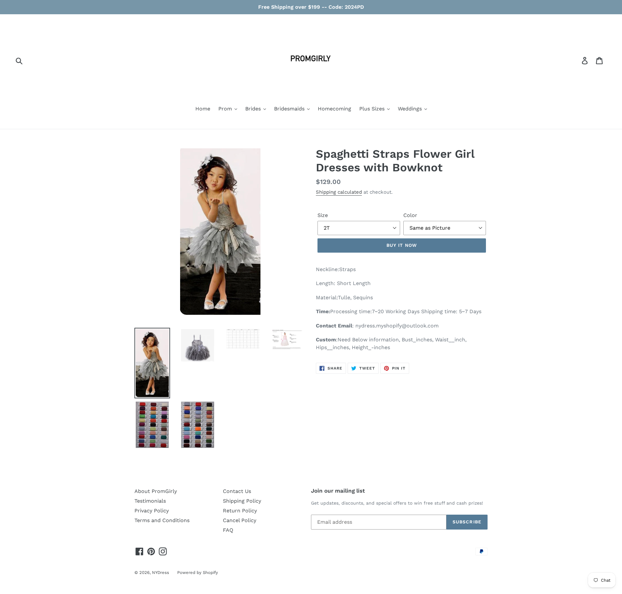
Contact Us (237, 491)
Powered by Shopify (197, 572)
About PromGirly (155, 491)
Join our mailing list (338, 490)
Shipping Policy (242, 501)
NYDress (160, 572)
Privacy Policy (151, 511)
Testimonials (150, 501)
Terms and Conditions (162, 520)
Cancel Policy (239, 520)
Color (410, 215)
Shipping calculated (339, 192)
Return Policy (240, 511)
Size (322, 215)
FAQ (228, 530)
